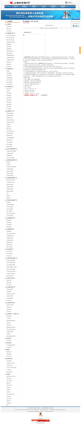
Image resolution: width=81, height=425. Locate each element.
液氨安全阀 (9, 282)
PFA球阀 (8, 389)
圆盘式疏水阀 (9, 371)
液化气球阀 (9, 378)
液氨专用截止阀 (10, 51)
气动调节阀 (9, 347)
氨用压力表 (9, 398)
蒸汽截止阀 (9, 396)
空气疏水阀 (9, 369)
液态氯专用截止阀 (10, 120)
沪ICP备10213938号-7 (49, 411)
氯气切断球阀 (9, 144)
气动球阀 (8, 318)
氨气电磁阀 (9, 224)
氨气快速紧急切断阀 (11, 264)
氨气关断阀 (9, 46)
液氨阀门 (8, 197)
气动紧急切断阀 (10, 153)
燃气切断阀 (9, 106)
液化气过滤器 (9, 251)
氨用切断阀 (9, 104)
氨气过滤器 (9, 255)
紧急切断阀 (9, 88)
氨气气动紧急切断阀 (11, 262)
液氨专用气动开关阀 (11, 180)
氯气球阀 (8, 124)
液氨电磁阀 (9, 226)
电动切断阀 (9, 316)
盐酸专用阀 (9, 325)
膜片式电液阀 (9, 79)
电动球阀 (8, 322)
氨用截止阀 (9, 62)
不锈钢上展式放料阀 (11, 293)
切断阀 (8, 91)
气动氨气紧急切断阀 (11, 271)
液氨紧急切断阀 (10, 189)
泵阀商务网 (40, 418)
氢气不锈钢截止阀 (10, 37)
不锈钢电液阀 (9, 77)
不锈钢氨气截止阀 (10, 59)
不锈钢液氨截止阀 (10, 55)
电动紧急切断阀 (10, 331)
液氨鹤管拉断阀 (10, 289)
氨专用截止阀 (9, 53)
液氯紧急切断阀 (10, 113)
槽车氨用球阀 (9, 242)
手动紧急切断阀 (10, 169)
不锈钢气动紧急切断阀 (11, 151)
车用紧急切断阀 (10, 298)
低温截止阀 (9, 403)
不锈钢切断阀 (9, 155)
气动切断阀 (9, 108)
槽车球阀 (8, 383)
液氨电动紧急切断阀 (11, 320)
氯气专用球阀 (9, 142)
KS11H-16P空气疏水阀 (11, 367)
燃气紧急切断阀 (10, 215)
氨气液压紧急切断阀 (11, 260)
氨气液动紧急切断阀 (11, 269)
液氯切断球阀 (9, 146)
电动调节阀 (9, 340)
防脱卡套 (8, 392)
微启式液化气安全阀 (11, 376)
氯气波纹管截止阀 (10, 131)
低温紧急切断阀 (10, 296)
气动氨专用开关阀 (10, 182)
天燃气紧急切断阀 (10, 204)
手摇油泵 (8, 164)
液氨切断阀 (9, 97)
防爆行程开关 (9, 385)
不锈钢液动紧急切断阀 (11, 166)
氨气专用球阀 (9, 246)
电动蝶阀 (8, 333)
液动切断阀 (9, 102)
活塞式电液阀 (9, 84)
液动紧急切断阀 (10, 175)
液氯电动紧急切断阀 (11, 329)
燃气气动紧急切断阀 (11, 213)
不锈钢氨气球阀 (10, 238)
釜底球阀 (8, 400)
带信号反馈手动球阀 (11, 233)
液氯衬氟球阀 (9, 135)
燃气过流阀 (9, 356)
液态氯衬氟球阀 (10, 133)
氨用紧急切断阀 (10, 191)
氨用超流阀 (9, 351)
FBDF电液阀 (9, 75)
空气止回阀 (9, 31)
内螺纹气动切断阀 (10, 157)
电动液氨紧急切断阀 (11, 336)
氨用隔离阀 (9, 48)
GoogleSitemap (30, 411)
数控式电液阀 (9, 82)
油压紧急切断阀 (10, 171)
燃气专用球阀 (9, 211)
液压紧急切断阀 (10, 173)
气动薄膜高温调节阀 (11, 345)
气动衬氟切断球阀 (10, 137)
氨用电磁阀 (9, 222)
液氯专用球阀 (9, 140)
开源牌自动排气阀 (10, 363)
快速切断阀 (9, 95)
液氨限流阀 (9, 354)
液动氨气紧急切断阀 (11, 273)
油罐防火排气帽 (10, 305)
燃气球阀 (8, 202)
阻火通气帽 (9, 307)
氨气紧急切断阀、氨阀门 (12, 267)
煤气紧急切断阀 (10, 209)
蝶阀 (7, 405)
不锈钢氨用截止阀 (10, 57)
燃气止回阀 (9, 26)
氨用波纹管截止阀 (10, 39)
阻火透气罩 (9, 311)
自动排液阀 (9, 360)
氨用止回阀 (9, 28)
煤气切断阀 (9, 93)
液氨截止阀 (9, 64)
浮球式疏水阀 (9, 365)
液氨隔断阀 (9, 44)
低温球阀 (8, 387)
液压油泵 (8, 162)
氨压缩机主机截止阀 (11, 35)
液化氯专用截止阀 (10, 122)
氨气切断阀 (9, 100)
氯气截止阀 (9, 128)
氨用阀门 (8, 195)
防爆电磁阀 (9, 73)
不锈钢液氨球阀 (10, 240)
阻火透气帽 (9, 309)
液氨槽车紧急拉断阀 (11, 42)
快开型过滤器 (9, 253)
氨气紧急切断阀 (10, 186)
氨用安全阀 (9, 280)
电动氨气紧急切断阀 (11, 327)
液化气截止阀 (9, 380)
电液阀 (8, 71)
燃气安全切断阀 (10, 206)
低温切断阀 (9, 291)
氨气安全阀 (9, 284)
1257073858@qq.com (61, 409)
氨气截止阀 (9, 66)
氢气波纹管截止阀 (10, 394)
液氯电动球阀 (9, 117)
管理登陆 (36, 411)
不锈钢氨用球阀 (10, 235)
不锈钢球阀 (9, 231)
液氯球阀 (8, 126)
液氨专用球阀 (9, 244)
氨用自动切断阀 (10, 184)
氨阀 (7, 193)
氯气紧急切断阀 (10, 115)
